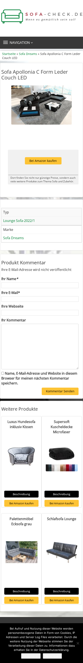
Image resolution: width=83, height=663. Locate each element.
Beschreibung (21, 494)
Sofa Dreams (28, 54)
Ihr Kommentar (13, 320)
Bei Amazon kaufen (43, 161)
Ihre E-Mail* (10, 292)
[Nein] (78, 643)
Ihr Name (9, 278)
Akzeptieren (31, 656)
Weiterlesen (52, 656)
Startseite (9, 54)
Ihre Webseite (12, 306)
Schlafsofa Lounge (61, 518)
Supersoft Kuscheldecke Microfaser (62, 426)
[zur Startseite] (41, 16)
